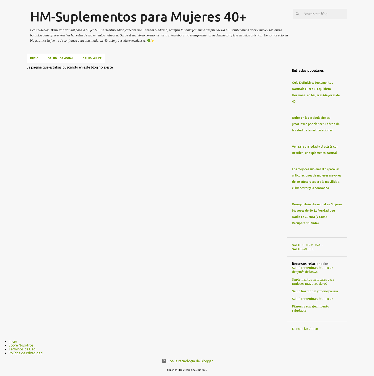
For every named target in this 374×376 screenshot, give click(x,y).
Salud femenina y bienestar (312, 299)
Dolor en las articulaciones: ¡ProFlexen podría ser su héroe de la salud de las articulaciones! (316, 124)
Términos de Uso (22, 349)
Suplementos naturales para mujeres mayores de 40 (313, 282)
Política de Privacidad (26, 353)
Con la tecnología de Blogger (190, 361)
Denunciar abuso (305, 329)
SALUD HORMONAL (60, 58)
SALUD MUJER (92, 58)
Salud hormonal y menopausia (315, 291)
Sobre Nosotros (21, 345)
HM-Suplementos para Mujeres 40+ (138, 16)
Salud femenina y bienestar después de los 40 (312, 270)
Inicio (34, 58)
